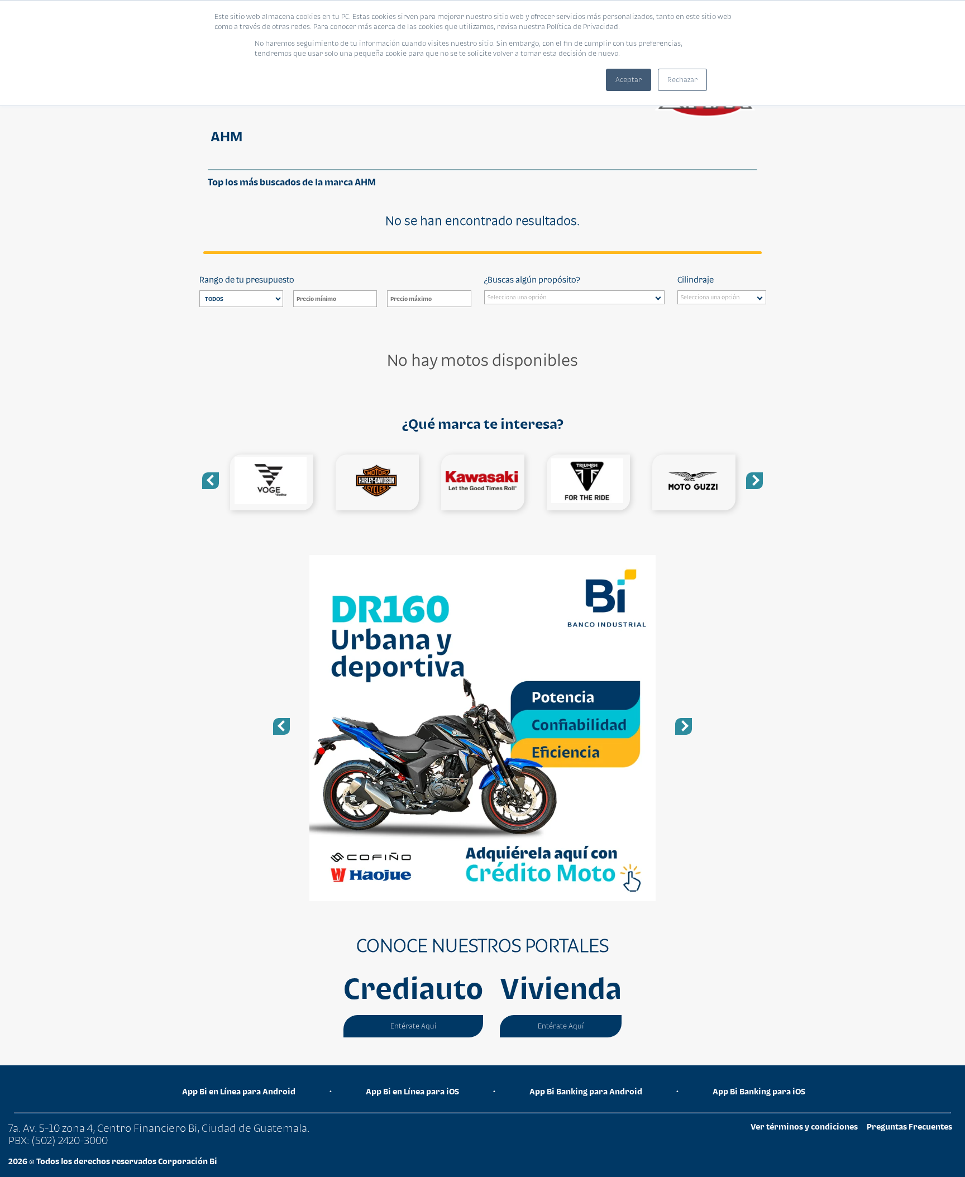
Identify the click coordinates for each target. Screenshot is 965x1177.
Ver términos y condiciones (804, 1126)
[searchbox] (577, 299)
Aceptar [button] (628, 79)
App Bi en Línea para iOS (412, 1091)
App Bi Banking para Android (585, 1091)
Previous (210, 480)
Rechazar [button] (682, 79)
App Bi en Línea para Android (238, 1091)
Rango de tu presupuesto (246, 279)
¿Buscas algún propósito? (532, 279)
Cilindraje (695, 279)
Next (754, 480)
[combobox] (574, 297)
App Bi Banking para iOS (759, 1091)
